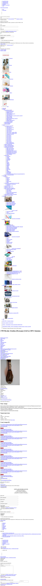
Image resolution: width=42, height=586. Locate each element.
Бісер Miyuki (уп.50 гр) (8, 147)
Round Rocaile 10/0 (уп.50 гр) (12, 150)
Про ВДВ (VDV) (5, 1)
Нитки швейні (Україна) (11, 229)
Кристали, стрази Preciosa (9, 187)
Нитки (11, 224)
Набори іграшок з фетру (9, 195)
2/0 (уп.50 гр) (9, 135)
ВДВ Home (12, 99)
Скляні (8, 157)
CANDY (8, 158)
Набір (1, 350)
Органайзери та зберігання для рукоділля (12, 183)
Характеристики (3, 353)
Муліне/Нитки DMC (8, 110)
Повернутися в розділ (4, 348)
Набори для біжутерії (8, 144)
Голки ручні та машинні (16, 248)
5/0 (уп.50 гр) (9, 136)
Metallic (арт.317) (9, 112)
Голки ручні (9, 250)
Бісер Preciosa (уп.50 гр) (9, 125)
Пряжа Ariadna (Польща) (11, 204)
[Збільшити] (10, 384)
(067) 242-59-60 (11, 18)
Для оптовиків (8, 399)
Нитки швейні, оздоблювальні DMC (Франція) (15, 226)
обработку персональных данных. (12, 583)
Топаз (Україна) (9, 260)
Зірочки (8, 162)
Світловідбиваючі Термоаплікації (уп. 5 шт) (14, 271)
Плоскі (8, 180)
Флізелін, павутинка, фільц (16, 279)
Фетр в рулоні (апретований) (12, 192)
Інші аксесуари (9, 243)
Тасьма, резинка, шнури (16, 284)
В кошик (1, 428)
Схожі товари (2, 356)
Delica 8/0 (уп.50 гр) (10, 149)
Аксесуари (2, 354)
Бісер (10, 72)
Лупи (7, 238)
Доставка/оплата (5, 3)
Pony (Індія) (9, 258)
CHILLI (8, 163)
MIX (7, 170)
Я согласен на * (10, 583)
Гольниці (8, 237)
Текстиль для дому (15, 290)
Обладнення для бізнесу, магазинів (11, 194)
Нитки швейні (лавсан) (11, 230)
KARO (8, 167)
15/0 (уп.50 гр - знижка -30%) (12, 133)
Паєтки (6, 176)
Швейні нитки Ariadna (10, 225)
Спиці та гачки (14, 210)
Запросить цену (9, 584)
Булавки (8, 241)
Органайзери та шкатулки (11, 184)
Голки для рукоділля (10, 251)
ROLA (8, 161)
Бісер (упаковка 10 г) (10, 142)
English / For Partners (5, 543)
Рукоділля (4, 525)
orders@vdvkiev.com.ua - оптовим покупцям (10, 548)
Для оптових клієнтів (4, 7)
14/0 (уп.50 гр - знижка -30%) (12, 132)
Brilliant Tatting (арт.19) (10, 120)
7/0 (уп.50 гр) (9, 138)
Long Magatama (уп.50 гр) (11, 153)
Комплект (2, 351)
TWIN (8, 166)
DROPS (8, 165)
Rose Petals (8, 169)
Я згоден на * (9, 574)
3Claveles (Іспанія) (10, 257)
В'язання (11, 85)
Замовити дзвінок (19, 18)
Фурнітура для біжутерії (9, 185)
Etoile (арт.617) (9, 119)
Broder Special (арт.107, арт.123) (12, 118)
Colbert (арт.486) (9, 117)
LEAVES (8, 164)
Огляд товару (2, 349)
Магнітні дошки (9, 239)
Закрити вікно (2, 43)
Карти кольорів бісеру (10, 143)
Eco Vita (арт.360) (10, 121)
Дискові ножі (14, 265)
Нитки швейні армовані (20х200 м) (13, 231)
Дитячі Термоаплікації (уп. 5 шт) (12, 273)
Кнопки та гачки (9, 242)
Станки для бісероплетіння (9, 146)
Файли (1, 358)
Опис (1, 352)
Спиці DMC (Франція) (10, 213)
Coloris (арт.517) (9, 114)
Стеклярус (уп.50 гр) (10, 134)
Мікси (8, 182)
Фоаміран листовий (10, 193)
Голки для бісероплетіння (9, 145)
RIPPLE (8, 168)
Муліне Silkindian (7, 123)
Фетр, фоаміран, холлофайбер (10, 188)
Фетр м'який (9, 190)
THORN (8, 171)
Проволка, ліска (7, 186)
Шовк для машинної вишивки (12, 227)
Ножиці (13, 256)
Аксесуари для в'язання (16, 218)
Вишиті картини (15, 307)
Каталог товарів (3, 49)
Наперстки (8, 240)
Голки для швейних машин (11, 249)
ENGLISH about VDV (6, 536)
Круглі (8, 178)
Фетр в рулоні (9, 191)
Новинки (11, 58)
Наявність (2, 357)
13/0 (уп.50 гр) (9, 131)
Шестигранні (9, 181)
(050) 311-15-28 (10, 45)
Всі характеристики (3, 388)
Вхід (3, 9)
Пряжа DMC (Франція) (11, 202)
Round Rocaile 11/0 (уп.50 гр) (12, 151)
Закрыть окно (2, 585)
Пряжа (13, 201)
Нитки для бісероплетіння (9, 174)
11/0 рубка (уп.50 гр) (10, 129)
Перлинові (8, 156)
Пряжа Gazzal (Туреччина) (11, 203)
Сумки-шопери (10, 318)
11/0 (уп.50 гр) (9, 128)
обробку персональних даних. (11, 31)
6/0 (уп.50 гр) (9, 137)
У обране (2, 430)
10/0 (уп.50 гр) (9, 126)
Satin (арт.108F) (9, 116)
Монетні (8, 179)
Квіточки (8, 177)
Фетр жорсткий (9, 189)
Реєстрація (4, 10)
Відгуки (1, 355)
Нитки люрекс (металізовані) (12, 228)
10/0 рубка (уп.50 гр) (10, 127)
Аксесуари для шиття (15, 236)
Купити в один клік (11, 575)
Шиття (11, 92)
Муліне (10, 65)
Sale (7, 106)
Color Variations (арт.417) (11, 113)
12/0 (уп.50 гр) (9, 130)
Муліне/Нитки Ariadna (8, 122)
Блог (3, 5)
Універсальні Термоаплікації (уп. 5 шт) (13, 272)
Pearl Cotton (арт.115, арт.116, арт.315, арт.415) (14, 115)
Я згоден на (9, 31)
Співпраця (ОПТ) (3, 486)
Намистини (7, 155)
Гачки (8, 212)
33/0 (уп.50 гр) (9, 141)
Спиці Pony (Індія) (10, 211)
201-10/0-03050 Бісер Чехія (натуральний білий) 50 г (16, 173)
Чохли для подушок (13, 302)
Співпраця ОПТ (5, 2)
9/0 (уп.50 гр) (9, 140)
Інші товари (13, 419)
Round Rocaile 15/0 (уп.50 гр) (12, 152)
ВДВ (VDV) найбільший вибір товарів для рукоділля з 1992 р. (13, 535)
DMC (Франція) (9, 259)
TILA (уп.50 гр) (9, 154)
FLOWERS (8, 159)
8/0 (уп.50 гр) (9, 139)
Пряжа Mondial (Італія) (10, 205)
